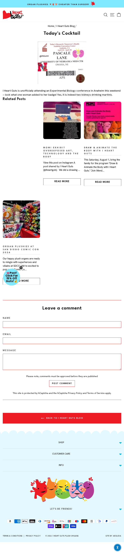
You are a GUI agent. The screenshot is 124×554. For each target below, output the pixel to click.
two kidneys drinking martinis (94, 94)
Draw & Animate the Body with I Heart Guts (100, 151)
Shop (61, 442)
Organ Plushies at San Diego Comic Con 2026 (21, 250)
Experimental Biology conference (70, 90)
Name (7, 317)
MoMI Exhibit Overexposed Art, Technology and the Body (61, 152)
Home (51, 26)
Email (7, 334)
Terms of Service (96, 393)
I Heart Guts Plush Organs (65, 536)
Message (9, 350)
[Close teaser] (21, 267)
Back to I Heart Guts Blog (64, 418)
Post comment (62, 383)
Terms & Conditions (12, 536)
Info (61, 465)
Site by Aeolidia (113, 536)
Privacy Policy (75, 393)
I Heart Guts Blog (65, 26)
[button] (11, 277)
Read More (61, 181)
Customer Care (61, 453)
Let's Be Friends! (61, 508)
